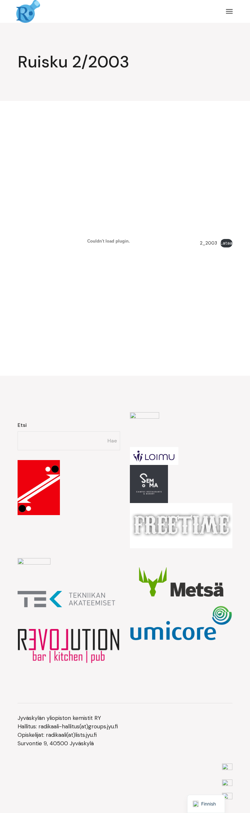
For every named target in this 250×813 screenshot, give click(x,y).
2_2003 (208, 243)
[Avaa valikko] (229, 11)
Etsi (22, 425)
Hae (112, 440)
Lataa (226, 243)
